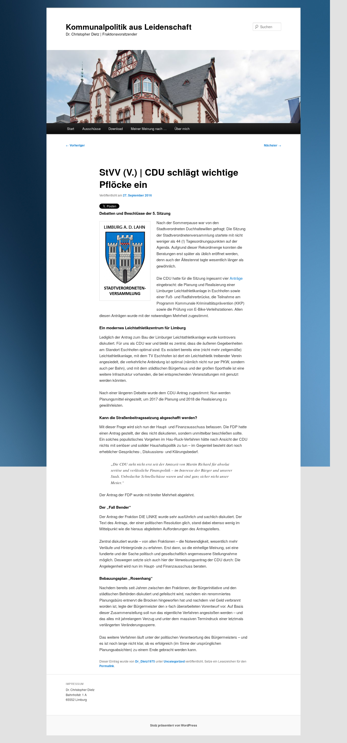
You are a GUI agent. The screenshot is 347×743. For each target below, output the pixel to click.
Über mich (182, 128)
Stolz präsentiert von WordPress (173, 725)
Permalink (106, 666)
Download (115, 128)
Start (70, 128)
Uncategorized (174, 661)
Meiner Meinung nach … (149, 128)
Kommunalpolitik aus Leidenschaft (129, 26)
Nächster (272, 145)
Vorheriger (75, 145)
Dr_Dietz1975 (145, 661)
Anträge (236, 278)
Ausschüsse (91, 128)
